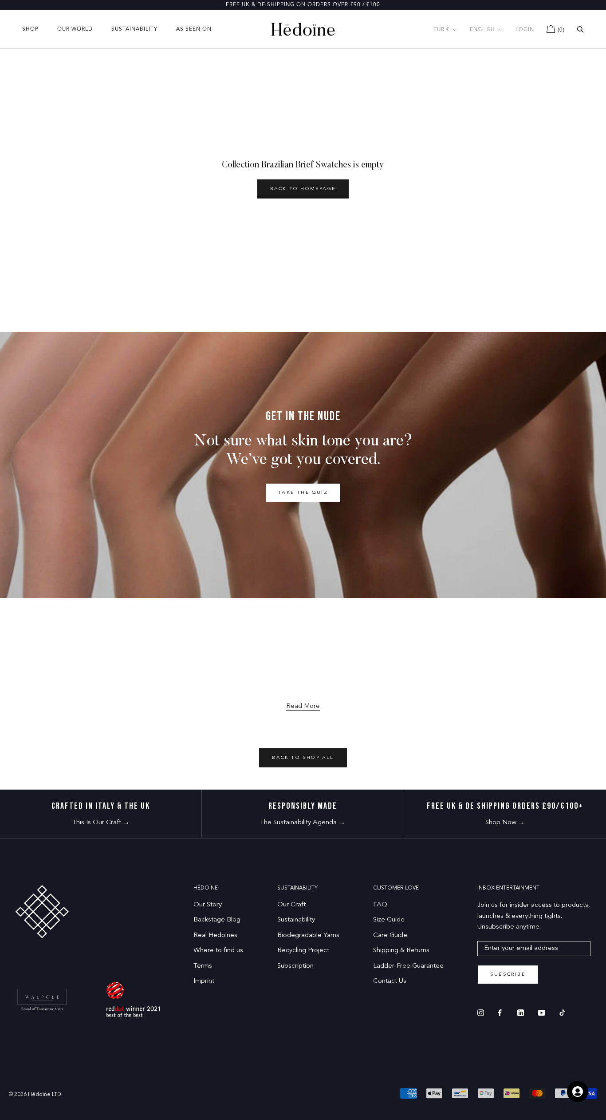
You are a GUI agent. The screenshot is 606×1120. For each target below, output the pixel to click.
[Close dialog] (468, 458)
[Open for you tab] (577, 1091)
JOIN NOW (390, 640)
